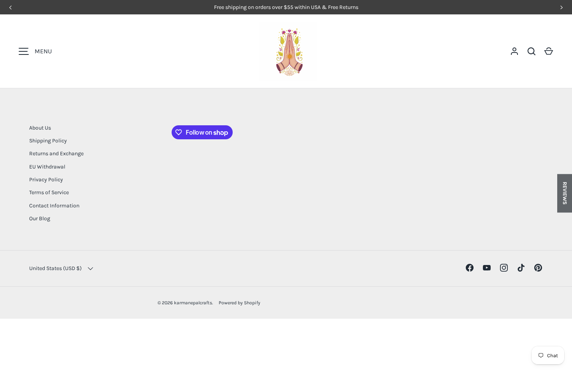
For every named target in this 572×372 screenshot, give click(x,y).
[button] (548, 51)
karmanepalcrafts (193, 302)
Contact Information (54, 205)
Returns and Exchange (56, 153)
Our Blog (39, 218)
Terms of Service (49, 192)
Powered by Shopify (239, 302)
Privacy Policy (46, 179)
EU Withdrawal (47, 166)
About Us (40, 128)
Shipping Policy (48, 140)
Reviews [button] (564, 193)
